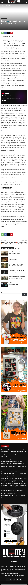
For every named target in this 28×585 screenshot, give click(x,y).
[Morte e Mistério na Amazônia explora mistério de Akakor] (4, 265)
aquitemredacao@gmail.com (11, 573)
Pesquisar (3, 292)
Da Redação (5, 25)
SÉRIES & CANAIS (7, 5)
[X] (8, 33)
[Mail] (14, 579)
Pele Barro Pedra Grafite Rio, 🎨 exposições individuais (7, 243)
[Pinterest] (11, 33)
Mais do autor (18, 248)
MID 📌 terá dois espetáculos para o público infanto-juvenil (20, 243)
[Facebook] (5, 33)
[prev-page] (2, 289)
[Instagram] (10, 579)
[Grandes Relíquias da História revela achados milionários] (4, 259)
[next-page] (4, 289)
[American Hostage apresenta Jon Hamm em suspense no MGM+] (4, 278)
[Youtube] (20, 579)
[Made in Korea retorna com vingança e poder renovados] (4, 284)
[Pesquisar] (24, 294)
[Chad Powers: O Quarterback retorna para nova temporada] (4, 272)
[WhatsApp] (2, 33)
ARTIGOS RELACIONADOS (7, 248)
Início (2, 5)
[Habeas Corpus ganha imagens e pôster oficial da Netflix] (4, 253)
